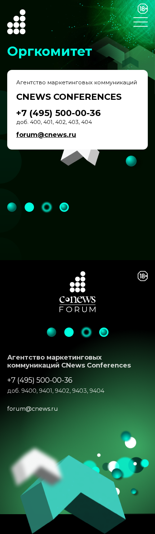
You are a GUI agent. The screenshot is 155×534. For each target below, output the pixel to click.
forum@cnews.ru (46, 135)
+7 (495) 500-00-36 (39, 380)
